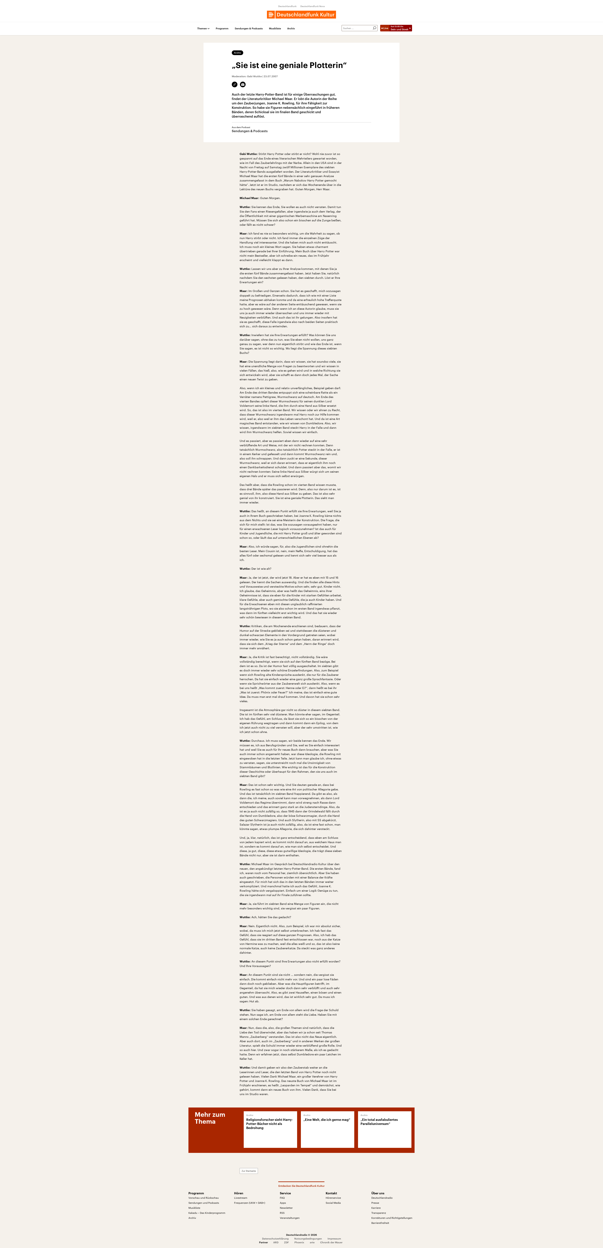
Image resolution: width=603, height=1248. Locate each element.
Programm (222, 28)
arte (312, 1242)
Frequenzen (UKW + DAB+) (249, 1202)
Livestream (240, 1197)
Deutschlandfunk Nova (312, 6)
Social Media (333, 1202)
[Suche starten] (374, 28)
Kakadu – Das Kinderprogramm (206, 1212)
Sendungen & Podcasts (249, 28)
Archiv (291, 28)
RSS (282, 1212)
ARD (275, 1242)
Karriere (376, 1207)
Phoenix (299, 1242)
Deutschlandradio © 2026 (301, 1234)
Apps (283, 1202)
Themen (202, 28)
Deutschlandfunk (287, 6)
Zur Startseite (249, 1171)
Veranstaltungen (290, 1217)
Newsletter (286, 1207)
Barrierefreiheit (380, 1222)
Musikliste (275, 28)
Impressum (334, 1238)
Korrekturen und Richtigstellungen (391, 1217)
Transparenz (378, 1212)
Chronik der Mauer (331, 1242)
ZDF (286, 1242)
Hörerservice (333, 1197)
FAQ (282, 1197)
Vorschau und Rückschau (203, 1197)
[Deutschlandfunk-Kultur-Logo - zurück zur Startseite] (301, 15)
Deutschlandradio (382, 1197)
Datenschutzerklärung (275, 1238)
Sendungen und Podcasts (203, 1202)
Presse (375, 1202)
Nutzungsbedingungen (308, 1238)
